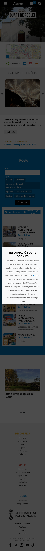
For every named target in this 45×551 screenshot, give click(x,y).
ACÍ (34, 275)
